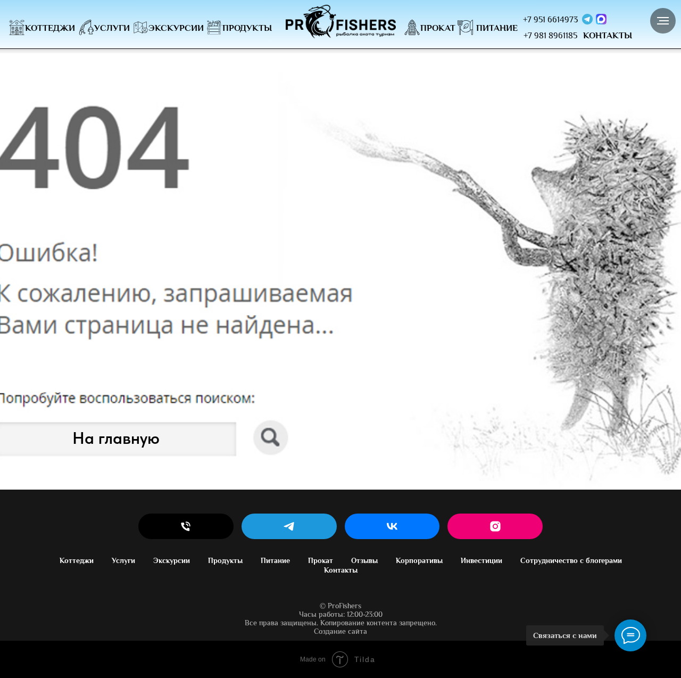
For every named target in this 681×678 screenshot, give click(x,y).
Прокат (320, 560)
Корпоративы (419, 560)
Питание (275, 560)
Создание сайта (340, 631)
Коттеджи (77, 560)
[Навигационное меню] (663, 20)
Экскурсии (171, 560)
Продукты (225, 560)
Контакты (341, 570)
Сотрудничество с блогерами (571, 560)
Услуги (123, 560)
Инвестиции (481, 560)
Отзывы (364, 560)
